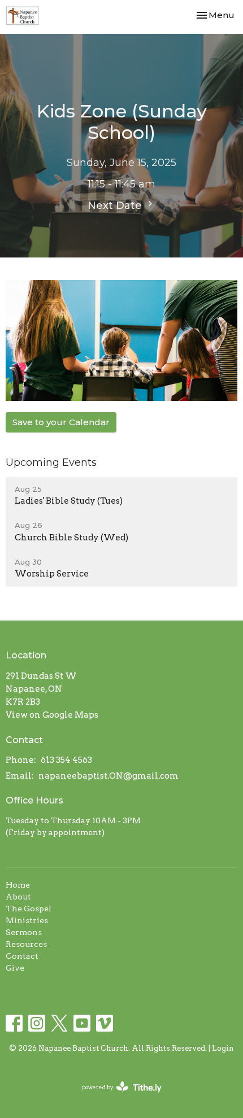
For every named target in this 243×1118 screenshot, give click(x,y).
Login (223, 1048)
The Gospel (28, 908)
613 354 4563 (66, 760)
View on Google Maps (52, 715)
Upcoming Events (51, 462)
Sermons (24, 932)
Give (15, 967)
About (18, 896)
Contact (22, 955)
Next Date (116, 205)
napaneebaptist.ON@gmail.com (108, 776)
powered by (116, 1097)
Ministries (27, 920)
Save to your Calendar (61, 422)
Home (18, 884)
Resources (26, 944)
